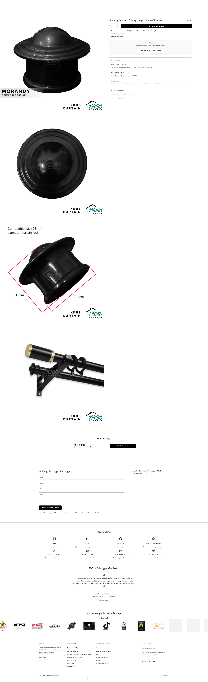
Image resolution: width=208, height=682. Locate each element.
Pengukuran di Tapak (73, 648)
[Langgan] (168, 648)
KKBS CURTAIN (46, 675)
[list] (104, 548)
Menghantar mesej (50, 508)
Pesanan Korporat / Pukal (74, 657)
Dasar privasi (54, 678)
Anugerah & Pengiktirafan (103, 651)
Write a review (123, 445)
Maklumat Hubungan (84, 678)
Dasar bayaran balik (45, 678)
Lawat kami (70, 663)
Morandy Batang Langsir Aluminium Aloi (104, 596)
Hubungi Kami (42, 660)
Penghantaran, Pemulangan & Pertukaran (79, 654)
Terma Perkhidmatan (88, 513)
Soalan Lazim (42, 657)
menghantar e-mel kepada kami (47, 652)
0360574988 (42, 650)
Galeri (97, 654)
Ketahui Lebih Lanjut (102, 663)
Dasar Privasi (75, 513)
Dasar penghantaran (73, 678)
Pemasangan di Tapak (73, 651)
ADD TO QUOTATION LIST (150, 51)
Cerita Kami (99, 648)
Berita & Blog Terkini (102, 657)
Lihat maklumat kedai (117, 36)
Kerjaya (98, 660)
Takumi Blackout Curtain (121, 67)
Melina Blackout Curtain (118, 76)
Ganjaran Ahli (71, 667)
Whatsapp (58, 650)
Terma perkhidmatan (63, 678)
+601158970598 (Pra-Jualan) (139, 474)
